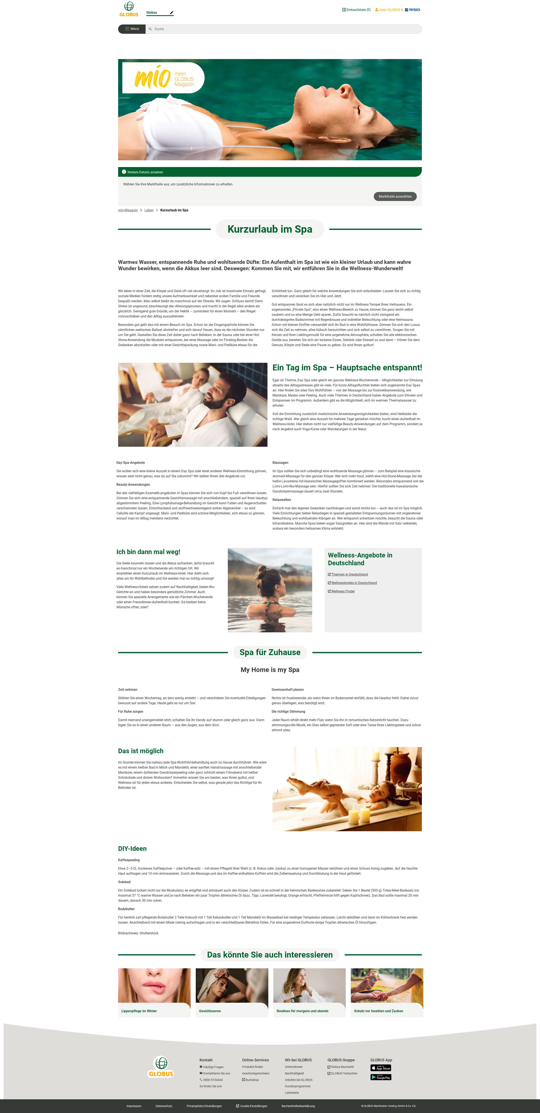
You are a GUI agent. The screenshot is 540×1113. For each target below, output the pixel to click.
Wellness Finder (343, 591)
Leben (149, 210)
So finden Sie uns (211, 1086)
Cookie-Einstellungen (253, 1106)
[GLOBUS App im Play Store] (381, 1077)
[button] (131, 29)
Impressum (134, 1106)
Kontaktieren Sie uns (216, 1073)
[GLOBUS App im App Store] (382, 1068)
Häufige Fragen (213, 1067)
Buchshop (252, 1080)
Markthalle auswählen (395, 196)
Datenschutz (164, 1106)
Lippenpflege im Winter (139, 1011)
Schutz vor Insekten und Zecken (378, 1011)
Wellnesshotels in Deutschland (354, 583)
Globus (151, 13)
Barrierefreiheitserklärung (298, 1106)
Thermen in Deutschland (349, 574)
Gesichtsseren (210, 1011)
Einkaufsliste (356, 10)
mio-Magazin (128, 210)
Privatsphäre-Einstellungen (204, 1106)
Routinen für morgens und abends (302, 1011)
